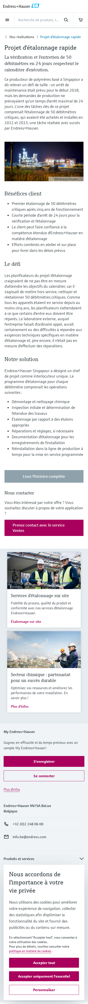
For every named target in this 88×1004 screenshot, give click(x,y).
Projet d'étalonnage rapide (60, 37)
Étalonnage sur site (26, 621)
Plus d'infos (20, 706)
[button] (44, 761)
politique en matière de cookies (30, 951)
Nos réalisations (21, 37)
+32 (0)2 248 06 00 (28, 824)
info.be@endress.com (29, 837)
